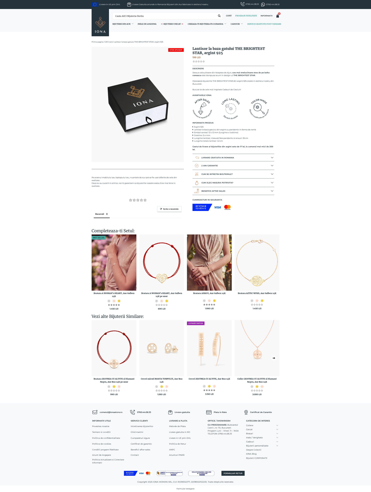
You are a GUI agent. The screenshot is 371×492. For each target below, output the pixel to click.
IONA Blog (251, 454)
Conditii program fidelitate (105, 449)
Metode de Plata (177, 426)
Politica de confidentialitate (106, 438)
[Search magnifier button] (219, 16)
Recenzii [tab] (99, 214)
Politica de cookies (101, 444)
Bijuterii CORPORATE (256, 458)
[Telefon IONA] (132, 412)
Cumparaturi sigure (140, 438)
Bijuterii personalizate (257, 445)
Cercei (249, 429)
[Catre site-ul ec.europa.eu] (201, 473)
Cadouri (235, 24)
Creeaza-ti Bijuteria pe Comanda (205, 24)
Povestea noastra (100, 426)
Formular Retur (233, 473)
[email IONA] (94, 412)
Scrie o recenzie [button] (171, 209)
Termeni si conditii (101, 432)
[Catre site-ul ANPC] (170, 473)
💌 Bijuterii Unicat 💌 (172, 24)
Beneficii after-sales (140, 449)
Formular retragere (185, 489)
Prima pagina (97, 42)
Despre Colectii (253, 450)
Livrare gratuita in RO (179, 432)
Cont (229, 16)
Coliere (249, 425)
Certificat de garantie (141, 444)
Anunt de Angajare (101, 455)
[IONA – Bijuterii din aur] (100, 22)
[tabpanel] (138, 104)
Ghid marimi (137, 432)
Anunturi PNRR (176, 455)
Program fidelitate (246, 16)
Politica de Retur (177, 444)
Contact (135, 455)
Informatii (266, 16)
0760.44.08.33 (252, 4)
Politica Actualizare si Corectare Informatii (108, 461)
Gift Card (108, 42)
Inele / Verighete (254, 437)
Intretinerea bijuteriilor (142, 426)
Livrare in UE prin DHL (180, 438)
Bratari (249, 433)
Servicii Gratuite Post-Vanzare (264, 24)
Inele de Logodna (147, 24)
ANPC (172, 449)
